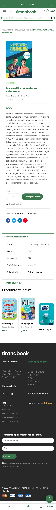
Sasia (8, 191)
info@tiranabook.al (38, 393)
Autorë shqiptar (35, 272)
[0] (45, 11)
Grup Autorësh (8, 327)
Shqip (30, 251)
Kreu (4, 30)
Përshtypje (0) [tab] (14, 282)
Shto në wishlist (15, 204)
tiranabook (13, 488)
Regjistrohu (9, 456)
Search (51, 18)
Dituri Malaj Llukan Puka (20, 96)
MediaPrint (33, 265)
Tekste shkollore (15, 30)
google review (35, 403)
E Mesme (27, 30)
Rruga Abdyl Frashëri (11, 374)
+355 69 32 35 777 (37, 362)
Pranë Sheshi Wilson (11, 371)
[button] (5, 5)
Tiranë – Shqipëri (9, 377)
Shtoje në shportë (34, 197)
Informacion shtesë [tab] (17, 236)
